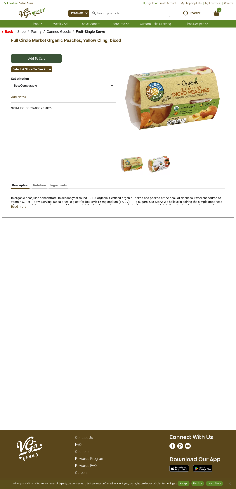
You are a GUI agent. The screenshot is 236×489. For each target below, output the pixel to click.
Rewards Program (89, 458)
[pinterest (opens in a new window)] (180, 447)
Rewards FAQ (86, 465)
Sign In (150, 3)
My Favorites (212, 3)
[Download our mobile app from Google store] (203, 468)
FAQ (78, 444)
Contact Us (84, 437)
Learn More (214, 483)
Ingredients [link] (58, 185)
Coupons (82, 451)
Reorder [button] (195, 13)
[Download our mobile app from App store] (179, 468)
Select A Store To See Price (32, 69)
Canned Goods (59, 31)
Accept (183, 483)
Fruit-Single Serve (90, 31)
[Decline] (229, 483)
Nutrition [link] (39, 185)
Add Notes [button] (18, 97)
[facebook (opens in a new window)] (172, 447)
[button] (131, 164)
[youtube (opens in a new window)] (188, 447)
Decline (197, 483)
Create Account (167, 3)
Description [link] (20, 185)
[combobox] (78, 13)
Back (8, 31)
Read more (18, 206)
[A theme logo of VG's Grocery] (32, 13)
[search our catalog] (93, 13)
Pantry (36, 31)
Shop (21, 31)
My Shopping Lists (191, 3)
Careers (228, 3)
